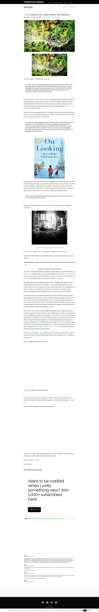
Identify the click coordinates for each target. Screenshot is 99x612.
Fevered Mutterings (34, 2)
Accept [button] (85, 610)
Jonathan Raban (28, 274)
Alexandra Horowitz (33, 518)
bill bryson (41, 518)
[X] (47, 602)
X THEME (52, 607)
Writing (48, 17)
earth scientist (35, 460)
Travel (44, 17)
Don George (42, 251)
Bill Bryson (66, 274)
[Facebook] (42, 602)
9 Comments (55, 17)
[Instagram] (51, 602)
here (53, 205)
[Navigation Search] (74, 2)
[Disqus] (49, 538)
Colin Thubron (47, 518)
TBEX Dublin (28, 251)
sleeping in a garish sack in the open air (48, 326)
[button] (98, 1)
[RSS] (56, 602)
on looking (53, 518)
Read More (89, 610)
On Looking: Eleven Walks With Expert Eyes (37, 99)
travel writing (60, 518)
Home (50, 605)
